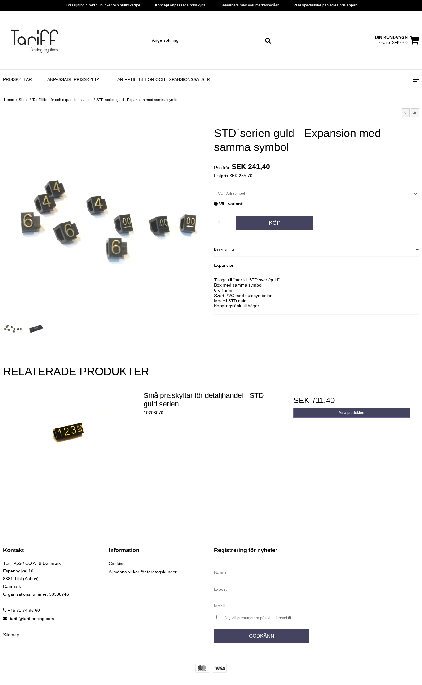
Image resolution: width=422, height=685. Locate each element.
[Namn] (261, 572)
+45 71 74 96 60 (23, 610)
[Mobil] (261, 605)
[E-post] (261, 588)
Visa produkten (351, 413)
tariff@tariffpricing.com (32, 618)
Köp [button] (275, 223)
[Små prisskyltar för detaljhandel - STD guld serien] (70, 454)
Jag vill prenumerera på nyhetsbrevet (267, 616)
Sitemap (11, 634)
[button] (406, 112)
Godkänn (261, 636)
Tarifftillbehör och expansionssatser (162, 79)
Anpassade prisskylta (73, 79)
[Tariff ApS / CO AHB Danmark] (35, 40)
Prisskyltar (17, 79)
